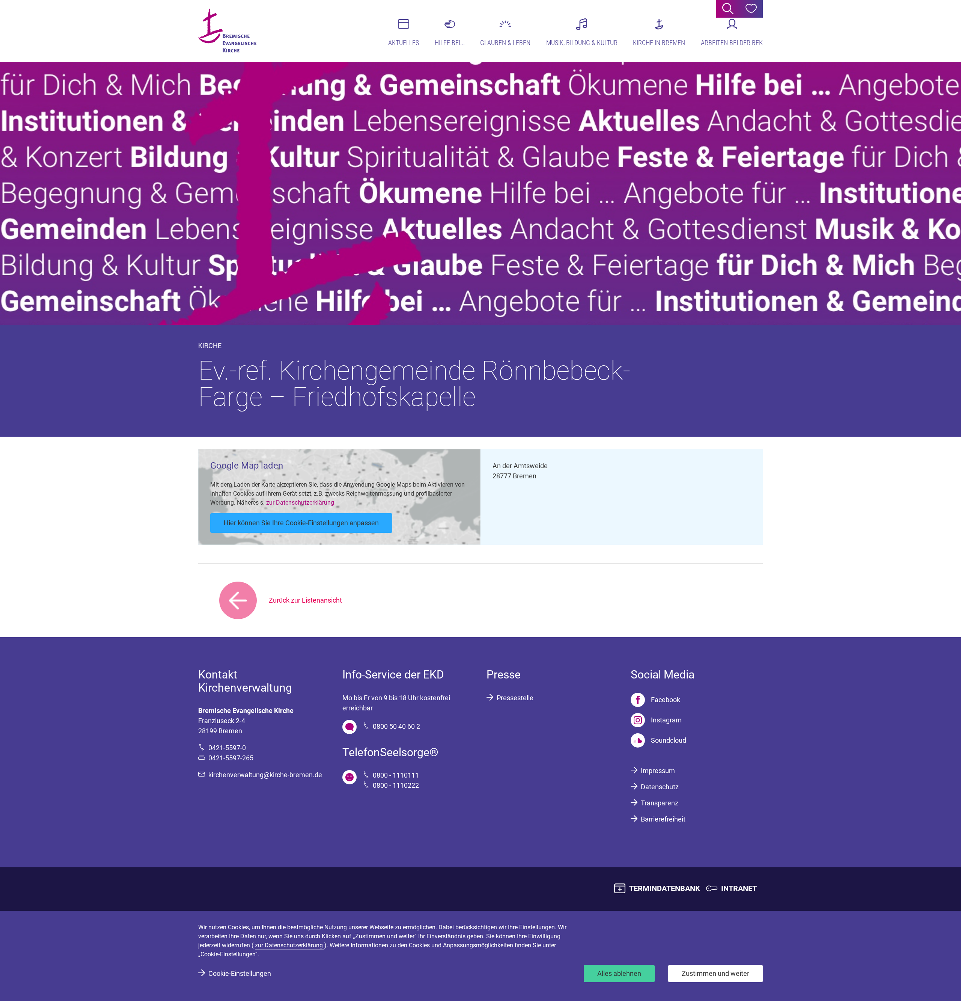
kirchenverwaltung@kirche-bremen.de (265, 775)
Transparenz (659, 803)
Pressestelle (515, 698)
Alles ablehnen (619, 973)
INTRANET (739, 888)
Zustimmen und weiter (715, 973)
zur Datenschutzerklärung (300, 502)
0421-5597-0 (227, 748)
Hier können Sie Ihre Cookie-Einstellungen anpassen (301, 523)
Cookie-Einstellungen (239, 973)
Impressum (658, 771)
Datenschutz (660, 787)
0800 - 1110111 (396, 775)
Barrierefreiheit (663, 819)
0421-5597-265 (230, 758)
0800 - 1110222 (396, 785)
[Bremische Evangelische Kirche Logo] (227, 30)
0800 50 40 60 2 (396, 726)
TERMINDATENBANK (664, 888)
